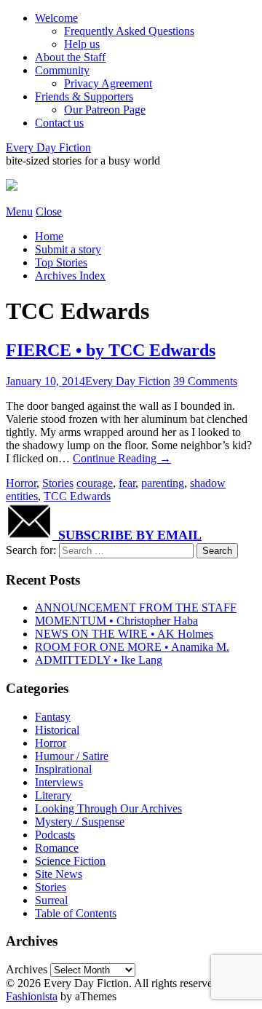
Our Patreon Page (105, 109)
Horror (21, 483)
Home (49, 236)
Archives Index (70, 275)
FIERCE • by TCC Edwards (110, 350)
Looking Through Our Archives (108, 808)
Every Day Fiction (48, 147)
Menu (19, 211)
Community (62, 70)
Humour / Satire (71, 756)
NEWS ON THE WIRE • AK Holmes (124, 634)
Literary (53, 795)
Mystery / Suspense (79, 821)
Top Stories (61, 262)
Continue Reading (122, 458)
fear (127, 483)
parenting (162, 483)
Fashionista (31, 996)
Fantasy (53, 717)
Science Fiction (70, 861)
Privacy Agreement (108, 83)
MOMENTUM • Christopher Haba (116, 620)
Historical (57, 730)
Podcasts (55, 834)
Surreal (51, 900)
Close (49, 211)
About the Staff (70, 57)
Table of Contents (75, 913)
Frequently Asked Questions (129, 31)
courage (94, 483)
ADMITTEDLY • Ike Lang (98, 660)
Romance (57, 848)
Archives (26, 969)
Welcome (56, 18)
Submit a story (68, 249)
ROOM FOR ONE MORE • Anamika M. (132, 647)
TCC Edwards (77, 496)
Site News (58, 874)
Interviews (59, 782)
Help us (82, 44)
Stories (58, 483)
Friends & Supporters (84, 96)
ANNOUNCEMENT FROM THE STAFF (136, 607)
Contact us (59, 122)
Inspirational (63, 769)
